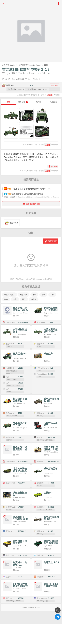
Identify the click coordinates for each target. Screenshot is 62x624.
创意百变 (23, 294)
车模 (34, 294)
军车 (24, 299)
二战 (52, 294)
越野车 (33, 299)
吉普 (15, 299)
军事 (43, 294)
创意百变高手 (9, 294)
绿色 (6, 299)
